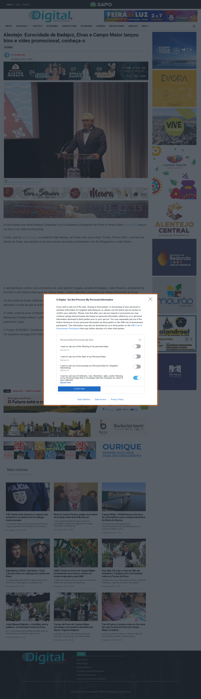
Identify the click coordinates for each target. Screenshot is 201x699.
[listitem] (100, 339)
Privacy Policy (117, 399)
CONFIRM (79, 389)
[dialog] (100, 349)
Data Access (100, 399)
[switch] (137, 346)
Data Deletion (84, 399)
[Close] (151, 300)
